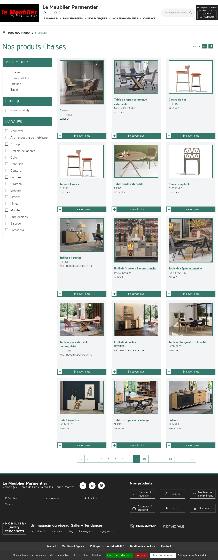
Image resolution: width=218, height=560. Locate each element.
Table (14, 89)
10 (144, 459)
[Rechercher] (191, 13)
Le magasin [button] (50, 18)
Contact (149, 18)
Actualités (91, 498)
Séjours (42, 32)
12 (161, 459)
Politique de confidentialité (107, 546)
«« (80, 459)
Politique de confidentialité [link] (192, 555)
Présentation (12, 498)
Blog (70, 531)
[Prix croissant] (204, 46)
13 (170, 459)
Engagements (106, 531)
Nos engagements (125, 18)
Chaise (15, 72)
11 (153, 459)
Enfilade (16, 84)
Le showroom (53, 498)
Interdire (141, 555)
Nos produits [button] (73, 18)
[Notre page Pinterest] (101, 485)
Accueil (51, 546)
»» (192, 459)
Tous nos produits (20, 33)
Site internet (37, 531)
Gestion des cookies (142, 546)
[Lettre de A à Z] (210, 46)
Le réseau (56, 531)
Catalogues (86, 531)
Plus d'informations (163, 555)
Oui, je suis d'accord (119, 555)
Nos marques (97, 18)
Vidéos (9, 504)
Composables (20, 78)
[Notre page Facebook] (83, 485)
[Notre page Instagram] (92, 485)
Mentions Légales (73, 546)
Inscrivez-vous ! (174, 526)
